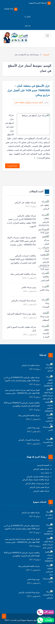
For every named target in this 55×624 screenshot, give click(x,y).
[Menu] (47, 35)
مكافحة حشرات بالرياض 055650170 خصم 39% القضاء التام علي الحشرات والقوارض (23, 259)
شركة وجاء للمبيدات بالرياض (23, 300)
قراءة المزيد (12, 166)
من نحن (27, 25)
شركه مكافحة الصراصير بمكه (23, 274)
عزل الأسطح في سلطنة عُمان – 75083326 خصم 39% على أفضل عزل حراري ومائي (28, 90)
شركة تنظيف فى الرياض (25, 202)
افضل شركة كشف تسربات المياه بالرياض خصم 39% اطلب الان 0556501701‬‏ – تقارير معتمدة (21, 241)
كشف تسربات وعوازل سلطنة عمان (29, 102)
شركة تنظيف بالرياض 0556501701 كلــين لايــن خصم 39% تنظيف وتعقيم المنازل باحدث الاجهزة (21, 221)
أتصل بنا (27, 17)
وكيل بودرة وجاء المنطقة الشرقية (21, 314)
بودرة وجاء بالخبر (28, 287)
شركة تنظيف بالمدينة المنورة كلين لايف (21, 329)
